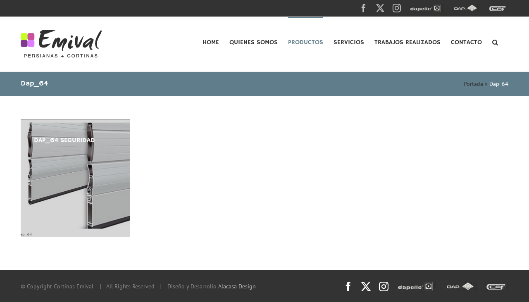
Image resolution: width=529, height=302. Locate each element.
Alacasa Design (237, 286)
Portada (473, 84)
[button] (495, 42)
